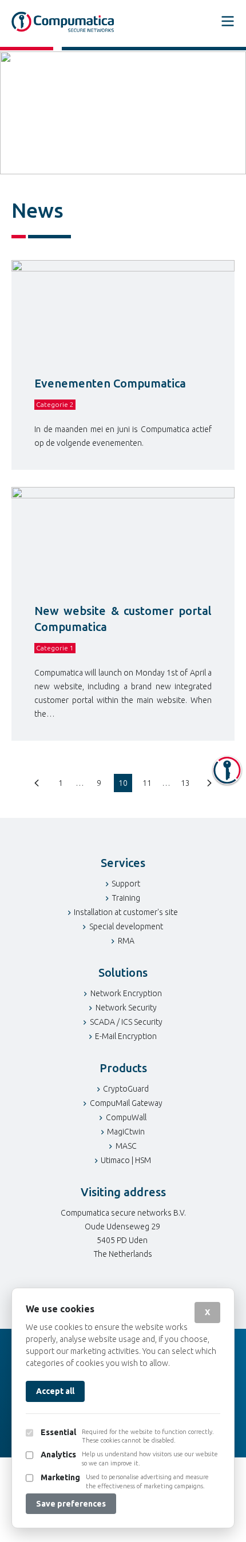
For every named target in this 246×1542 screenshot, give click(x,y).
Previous (36, 783)
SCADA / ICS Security (126, 1021)
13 (185, 783)
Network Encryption (126, 993)
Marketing (60, 1477)
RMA (126, 940)
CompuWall (126, 1117)
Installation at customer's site (126, 912)
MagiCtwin (126, 1131)
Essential (58, 1432)
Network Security (126, 1007)
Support (126, 883)
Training (126, 897)
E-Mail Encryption (126, 1036)
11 (147, 783)
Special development (126, 926)
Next (209, 783)
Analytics (58, 1454)
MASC (126, 1145)
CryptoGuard (126, 1088)
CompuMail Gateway (126, 1103)
